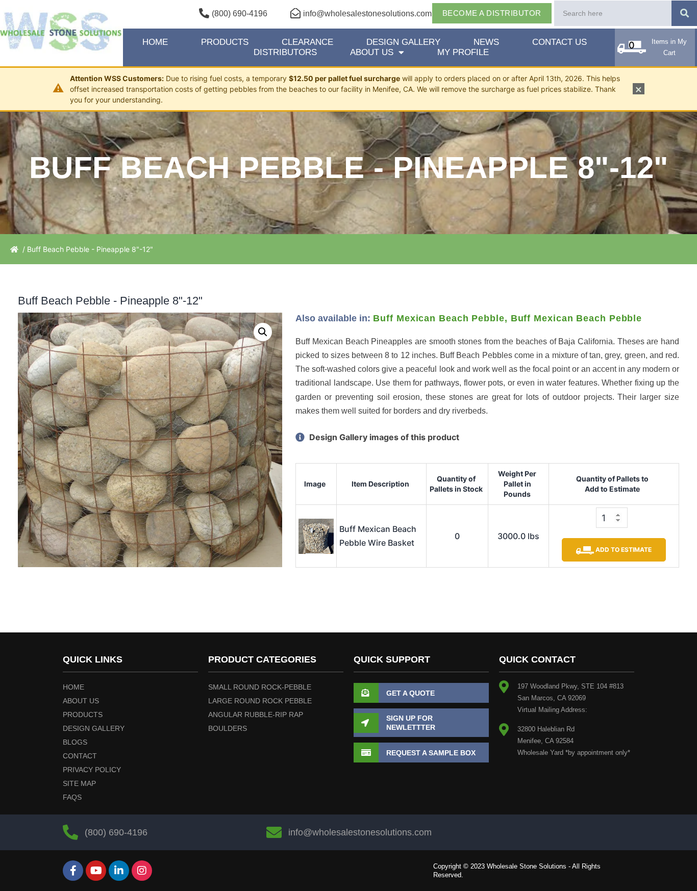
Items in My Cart (669, 47)
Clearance (307, 42)
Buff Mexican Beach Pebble (439, 318)
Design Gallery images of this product (383, 437)
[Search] (684, 13)
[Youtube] (96, 870)
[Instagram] (142, 870)
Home (155, 42)
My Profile (463, 52)
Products (224, 42)
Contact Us (559, 42)
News (486, 42)
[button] (263, 332)
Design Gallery (403, 42)
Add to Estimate (623, 549)
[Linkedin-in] (119, 870)
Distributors (285, 52)
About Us (371, 52)
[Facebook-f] (73, 870)
